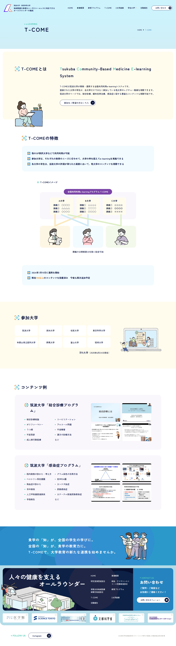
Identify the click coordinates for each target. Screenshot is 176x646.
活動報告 (94, 603)
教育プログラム (118, 589)
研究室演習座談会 (98, 581)
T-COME (94, 597)
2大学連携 (116, 597)
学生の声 (131, 8)
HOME (70, 8)
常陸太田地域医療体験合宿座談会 (98, 590)
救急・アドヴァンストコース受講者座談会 (120, 582)
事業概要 (115, 575)
